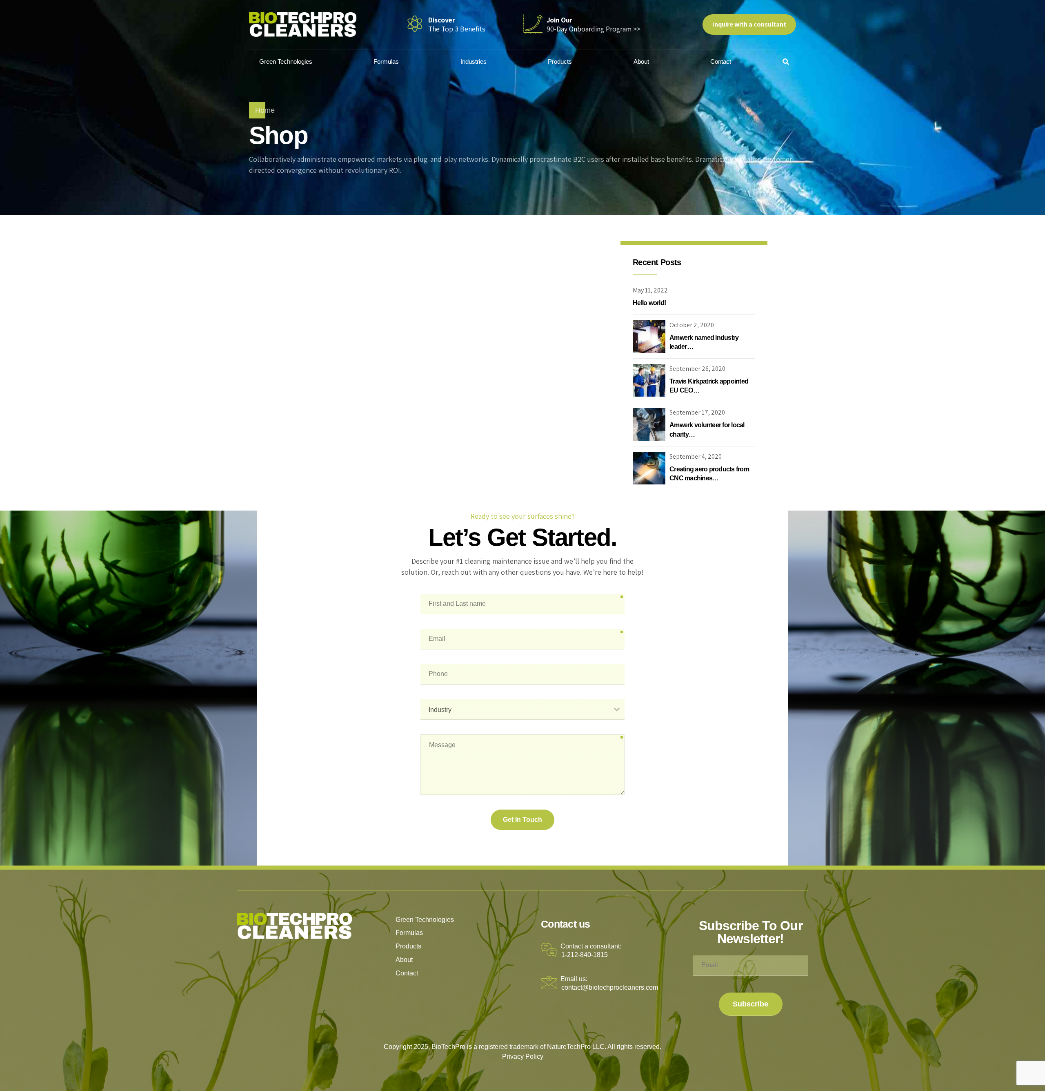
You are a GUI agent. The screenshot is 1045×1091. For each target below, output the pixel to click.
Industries (473, 61)
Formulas (386, 61)
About (641, 61)
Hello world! (649, 302)
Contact (720, 61)
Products (560, 61)
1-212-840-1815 (584, 954)
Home (265, 110)
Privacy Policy (522, 1056)
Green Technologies (285, 61)
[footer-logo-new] (294, 926)
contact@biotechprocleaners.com (609, 987)
